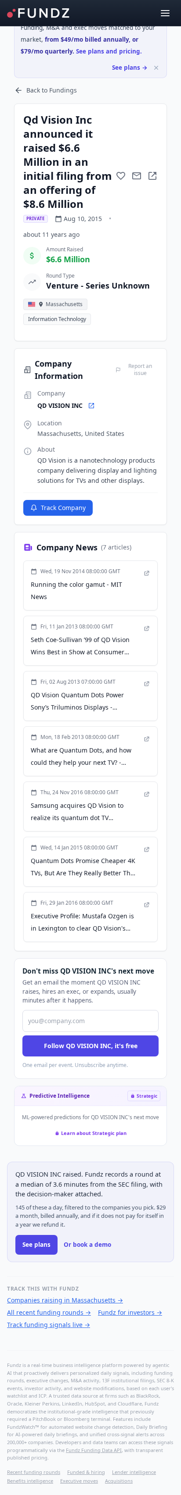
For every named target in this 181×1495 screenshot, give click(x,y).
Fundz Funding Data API (94, 1450)
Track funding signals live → (48, 1324)
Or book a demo (87, 1245)
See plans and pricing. (109, 51)
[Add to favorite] (121, 176)
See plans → (130, 67)
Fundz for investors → (130, 1312)
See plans (36, 1245)
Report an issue (140, 370)
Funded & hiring (86, 1472)
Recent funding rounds (33, 1472)
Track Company (63, 507)
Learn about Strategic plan (94, 1133)
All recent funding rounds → (49, 1312)
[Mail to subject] (136, 176)
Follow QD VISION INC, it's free (91, 1046)
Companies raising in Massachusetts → (65, 1300)
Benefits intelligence (30, 1480)
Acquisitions (119, 1480)
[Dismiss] (156, 68)
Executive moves (79, 1480)
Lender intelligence (134, 1472)
